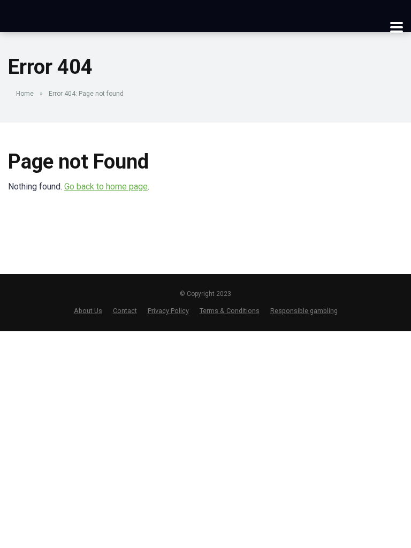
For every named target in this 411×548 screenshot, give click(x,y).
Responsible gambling (304, 311)
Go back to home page (106, 186)
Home (25, 93)
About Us (88, 311)
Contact (125, 311)
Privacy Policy (168, 311)
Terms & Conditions (230, 311)
